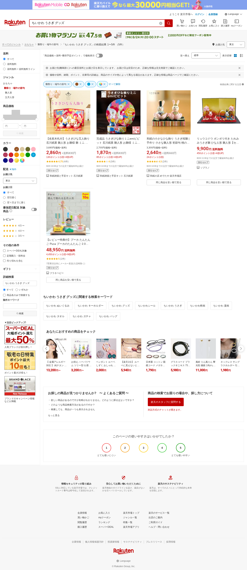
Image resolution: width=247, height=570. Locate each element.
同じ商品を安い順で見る (168, 182)
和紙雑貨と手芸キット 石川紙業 (66, 176)
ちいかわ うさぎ (173, 305)
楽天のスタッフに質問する (166, 402)
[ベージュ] (22, 149)
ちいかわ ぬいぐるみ (57, 305)
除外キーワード (11, 300)
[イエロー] (22, 154)
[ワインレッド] (5, 154)
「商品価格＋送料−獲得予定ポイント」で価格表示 (68, 55)
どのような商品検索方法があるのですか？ (73, 404)
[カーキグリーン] (27, 149)
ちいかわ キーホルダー (90, 305)
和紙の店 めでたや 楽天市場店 (165, 176)
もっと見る (54, 415)
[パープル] (11, 160)
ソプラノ (205, 168)
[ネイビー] (5, 160)
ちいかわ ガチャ (82, 316)
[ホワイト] (11, 149)
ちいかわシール (147, 305)
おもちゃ (29, 44)
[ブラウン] (16, 149)
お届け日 (7, 187)
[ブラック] (5, 149)
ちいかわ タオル (55, 316)
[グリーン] (27, 154)
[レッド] (11, 154)
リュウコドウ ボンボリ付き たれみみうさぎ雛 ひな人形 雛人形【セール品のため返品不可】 (218, 142)
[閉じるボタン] (239, 68)
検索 (21, 133)
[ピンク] (33, 149)
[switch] (34, 209)
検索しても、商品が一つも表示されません (73, 409)
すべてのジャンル (11, 44)
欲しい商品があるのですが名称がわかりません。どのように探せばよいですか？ (92, 400)
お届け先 (7, 174)
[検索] (169, 23)
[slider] (3, 119)
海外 (14, 169)
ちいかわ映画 (197, 305)
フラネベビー (57, 273)
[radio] (4, 59)
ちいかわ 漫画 (221, 305)
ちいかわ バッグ (108, 316)
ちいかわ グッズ (121, 305)
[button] (233, 14)
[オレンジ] (16, 154)
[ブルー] (33, 154)
